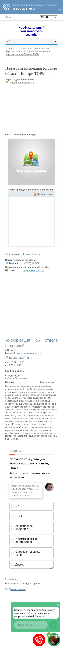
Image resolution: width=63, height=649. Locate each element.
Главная (10, 48)
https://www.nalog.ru (33, 270)
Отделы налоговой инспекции (33, 48)
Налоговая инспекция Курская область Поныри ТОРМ (28, 52)
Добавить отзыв (17, 589)
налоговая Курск (32, 353)
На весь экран (44, 194)
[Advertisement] (31, 111)
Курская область (14, 51)
